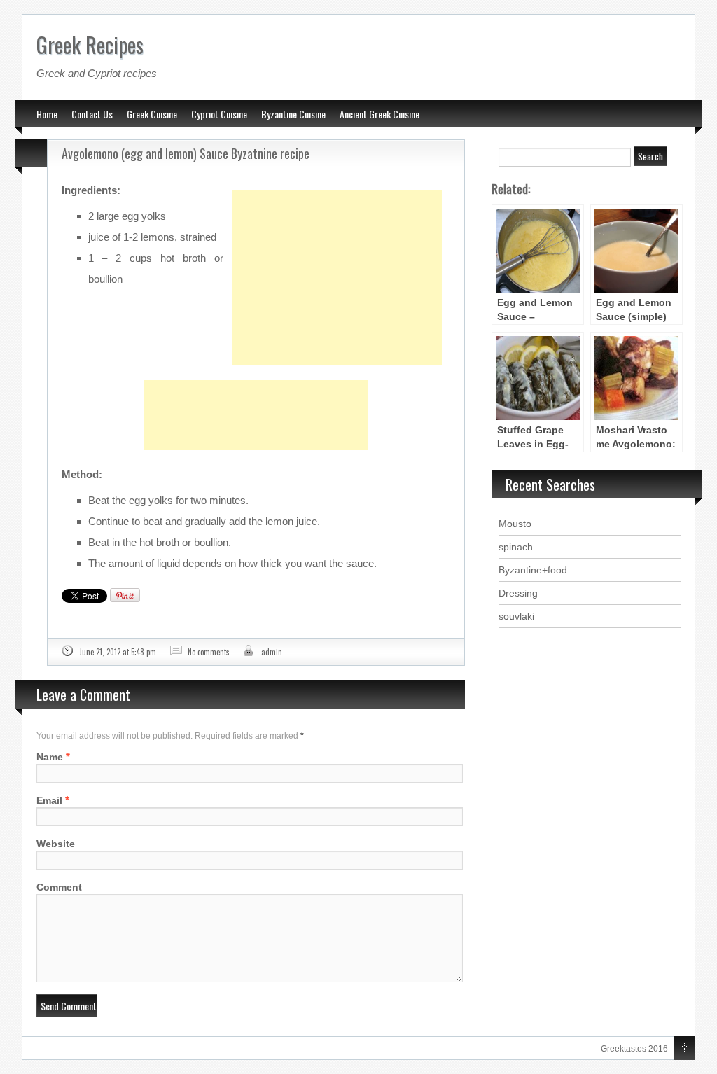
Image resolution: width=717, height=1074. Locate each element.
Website (55, 843)
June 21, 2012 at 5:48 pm (117, 651)
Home (46, 113)
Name (49, 756)
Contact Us (92, 113)
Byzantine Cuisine (293, 113)
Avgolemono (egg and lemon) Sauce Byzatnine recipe (185, 153)
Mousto (515, 523)
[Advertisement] (337, 242)
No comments (209, 651)
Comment (59, 887)
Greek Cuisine (152, 113)
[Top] (684, 1049)
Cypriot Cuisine (219, 113)
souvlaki (516, 616)
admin (271, 651)
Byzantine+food (533, 570)
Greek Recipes (90, 44)
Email (49, 800)
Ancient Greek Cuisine (379, 113)
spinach (516, 546)
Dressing (518, 593)
